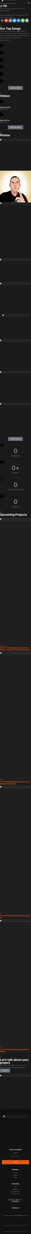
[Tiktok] (10, 20)
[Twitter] (14, 20)
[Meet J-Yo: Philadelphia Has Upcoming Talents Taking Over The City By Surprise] (15, 581)
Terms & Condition (10, 1231)
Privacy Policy (22, 1231)
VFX (1, 913)
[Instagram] (2, 20)
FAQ (15, 1187)
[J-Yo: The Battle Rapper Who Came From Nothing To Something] (15, 715)
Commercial (3, 646)
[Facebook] (19, 20)
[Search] (24, 3)
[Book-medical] (27, 20)
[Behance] (19, 1199)
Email (15, 1153)
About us (15, 1189)
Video (1, 780)
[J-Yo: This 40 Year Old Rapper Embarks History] (15, 983)
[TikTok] (21, 1199)
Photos (15, 1175)
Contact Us (15, 1194)
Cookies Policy (15, 1191)
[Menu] (28, 3)
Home (15, 1173)
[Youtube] (6, 20)
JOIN (15, 1162)
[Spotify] (23, 20)
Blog (15, 1177)
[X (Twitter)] (11, 1199)
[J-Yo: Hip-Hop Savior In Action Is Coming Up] (15, 849)
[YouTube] (16, 1199)
